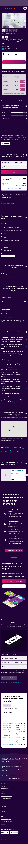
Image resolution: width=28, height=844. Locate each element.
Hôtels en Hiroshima (8, 744)
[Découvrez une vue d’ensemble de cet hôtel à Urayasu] (26, 106)
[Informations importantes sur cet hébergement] (26, 289)
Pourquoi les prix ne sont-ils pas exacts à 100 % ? (13, 769)
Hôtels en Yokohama (8, 740)
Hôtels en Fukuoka (7, 729)
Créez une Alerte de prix (14, 541)
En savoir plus (5, 199)
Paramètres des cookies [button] (7, 205)
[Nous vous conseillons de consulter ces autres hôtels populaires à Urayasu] (26, 464)
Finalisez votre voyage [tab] (9, 715)
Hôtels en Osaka (7, 725)
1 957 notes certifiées (13, 49)
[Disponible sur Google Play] (5, 832)
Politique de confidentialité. (15, 682)
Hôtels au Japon (21, 775)
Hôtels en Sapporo (7, 742)
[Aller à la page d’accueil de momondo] (10, 8)
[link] (14, 550)
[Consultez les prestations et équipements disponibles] (26, 217)
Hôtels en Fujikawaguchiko (7, 735)
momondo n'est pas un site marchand (13, 764)
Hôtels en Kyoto (7, 727)
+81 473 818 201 (6, 46)
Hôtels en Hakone (7, 737)
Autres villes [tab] (7, 705)
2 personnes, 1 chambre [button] (9, 58)
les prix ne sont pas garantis (14, 759)
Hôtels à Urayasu (20, 777)
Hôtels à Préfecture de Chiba (8, 777)
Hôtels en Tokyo (7, 723)
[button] (2, 8)
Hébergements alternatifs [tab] (10, 708)
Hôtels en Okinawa (7, 732)
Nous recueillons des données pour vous (12, 767)
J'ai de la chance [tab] (8, 712)
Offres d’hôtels (5, 775)
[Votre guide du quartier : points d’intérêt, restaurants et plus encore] (26, 414)
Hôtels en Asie (13, 775)
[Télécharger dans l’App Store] (14, 832)
